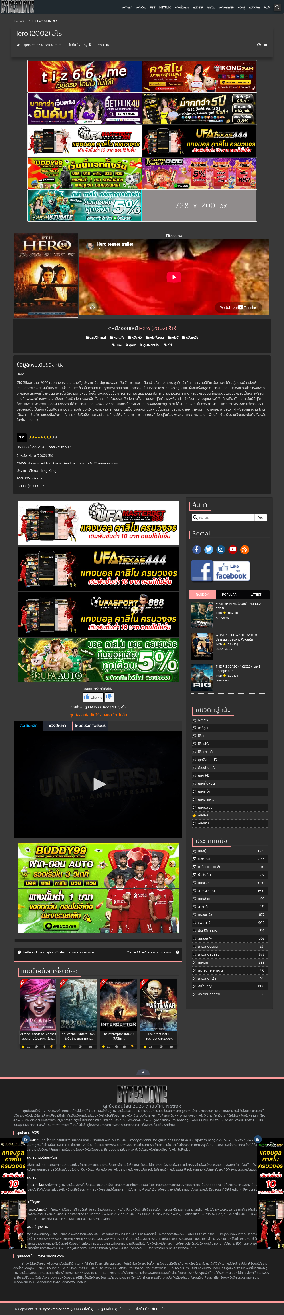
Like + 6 (96, 697)
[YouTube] (232, 549)
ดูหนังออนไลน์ (151, 345)
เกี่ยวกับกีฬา (207, 978)
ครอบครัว (205, 914)
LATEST (256, 594)
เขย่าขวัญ (205, 986)
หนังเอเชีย (191, 337)
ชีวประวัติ (204, 875)
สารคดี (203, 906)
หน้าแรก (127, 7)
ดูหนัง (132, 345)
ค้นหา (260, 517)
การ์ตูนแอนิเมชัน (209, 867)
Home (18, 21)
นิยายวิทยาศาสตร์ (210, 970)
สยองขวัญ (205, 938)
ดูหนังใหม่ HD (207, 760)
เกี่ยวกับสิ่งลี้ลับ (209, 954)
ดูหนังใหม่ (38, 1209)
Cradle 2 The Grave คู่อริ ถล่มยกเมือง (151, 952)
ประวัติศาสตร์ (97, 337)
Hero (118, 345)
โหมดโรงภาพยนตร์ (90, 726)
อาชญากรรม (207, 891)
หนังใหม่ (141, 7)
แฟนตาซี (204, 922)
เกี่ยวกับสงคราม (209, 994)
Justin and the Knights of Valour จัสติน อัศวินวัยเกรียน (58, 952)
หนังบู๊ (241, 7)
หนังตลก (254, 7)
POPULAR (229, 594)
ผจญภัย (118, 337)
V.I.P (267, 7)
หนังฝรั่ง (204, 791)
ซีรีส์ (152, 7)
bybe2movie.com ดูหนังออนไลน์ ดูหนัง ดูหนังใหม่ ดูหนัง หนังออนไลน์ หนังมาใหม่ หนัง (104, 1309)
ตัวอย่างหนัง (207, 768)
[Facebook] (196, 549)
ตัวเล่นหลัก (29, 726)
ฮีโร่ (169, 345)
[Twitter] (208, 549)
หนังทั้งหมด (182, 7)
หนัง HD (29, 21)
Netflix (165, 7)
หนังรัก (203, 962)
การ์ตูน (211, 7)
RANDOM (202, 594)
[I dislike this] (109, 697)
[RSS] (244, 549)
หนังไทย (198, 7)
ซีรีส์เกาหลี (205, 752)
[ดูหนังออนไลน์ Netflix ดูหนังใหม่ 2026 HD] (17, 7)
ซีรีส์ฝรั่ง (204, 744)
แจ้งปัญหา (57, 726)
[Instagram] (220, 549)
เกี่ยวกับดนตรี (208, 946)
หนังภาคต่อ (226, 7)
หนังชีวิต (204, 899)
